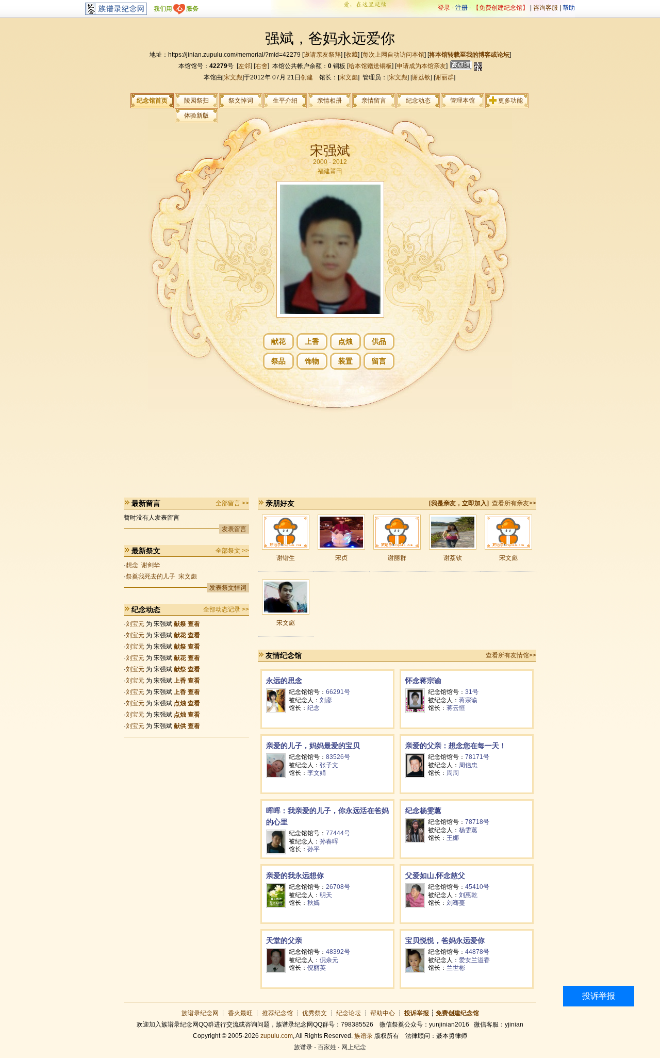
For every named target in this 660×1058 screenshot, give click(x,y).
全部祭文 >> (232, 550)
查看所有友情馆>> (511, 655)
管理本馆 (462, 100)
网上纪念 (353, 1047)
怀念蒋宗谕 (423, 680)
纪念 (313, 708)
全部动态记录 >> (226, 609)
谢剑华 (150, 565)
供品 (379, 341)
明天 (326, 895)
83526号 (338, 757)
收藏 (351, 54)
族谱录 (363, 1035)
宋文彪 (233, 77)
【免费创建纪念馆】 (501, 7)
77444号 (338, 833)
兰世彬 (456, 967)
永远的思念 (284, 680)
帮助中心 (382, 1013)
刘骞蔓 (456, 902)
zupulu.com (276, 1035)
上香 (312, 341)
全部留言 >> (232, 503)
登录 (444, 7)
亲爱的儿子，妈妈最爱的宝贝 (313, 745)
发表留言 (234, 529)
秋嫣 (313, 902)
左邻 (244, 66)
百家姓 (327, 1047)
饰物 (312, 361)
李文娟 (316, 772)
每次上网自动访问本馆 (393, 54)
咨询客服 (545, 7)
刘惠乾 (468, 895)
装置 (345, 361)
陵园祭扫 (196, 100)
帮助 (569, 7)
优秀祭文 (314, 1013)
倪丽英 (316, 967)
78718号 (477, 821)
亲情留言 (373, 100)
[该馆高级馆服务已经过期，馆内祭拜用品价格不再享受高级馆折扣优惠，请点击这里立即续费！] (460, 66)
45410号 (477, 886)
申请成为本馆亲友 (421, 66)
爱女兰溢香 (474, 960)
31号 (471, 692)
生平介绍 (285, 100)
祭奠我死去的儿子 (150, 576)
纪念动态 (418, 100)
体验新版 (196, 115)
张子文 (329, 765)
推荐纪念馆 (277, 1013)
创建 (307, 77)
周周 (453, 772)
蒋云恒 (456, 708)
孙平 (313, 849)
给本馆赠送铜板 (370, 66)
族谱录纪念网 (200, 1013)
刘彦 (326, 700)
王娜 (453, 837)
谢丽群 (444, 77)
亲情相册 (329, 100)
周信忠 (468, 765)
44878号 (477, 951)
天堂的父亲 (284, 940)
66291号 (338, 692)
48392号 (338, 951)
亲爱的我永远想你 (295, 875)
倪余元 (329, 960)
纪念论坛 (348, 1013)
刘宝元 (135, 623)
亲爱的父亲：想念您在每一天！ (455, 745)
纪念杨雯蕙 (423, 810)
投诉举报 (598, 995)
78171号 (477, 757)
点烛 (345, 341)
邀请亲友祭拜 (322, 54)
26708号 (338, 886)
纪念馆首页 (152, 100)
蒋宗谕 (468, 700)
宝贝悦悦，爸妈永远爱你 (445, 940)
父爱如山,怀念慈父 (435, 875)
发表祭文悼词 (227, 587)
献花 (278, 341)
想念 (132, 565)
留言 (379, 361)
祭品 (278, 361)
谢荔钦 (421, 77)
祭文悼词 (240, 100)
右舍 (261, 66)
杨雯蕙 (468, 830)
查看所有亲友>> (514, 503)
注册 (461, 7)
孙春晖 (329, 841)
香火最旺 (240, 1013)
